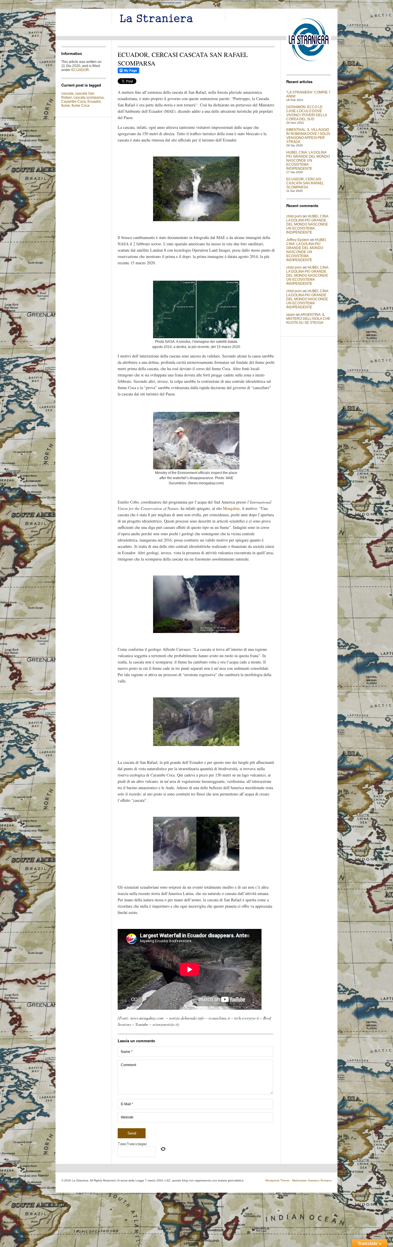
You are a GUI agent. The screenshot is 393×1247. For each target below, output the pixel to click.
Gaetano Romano (320, 1180)
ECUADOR (80, 70)
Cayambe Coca (73, 102)
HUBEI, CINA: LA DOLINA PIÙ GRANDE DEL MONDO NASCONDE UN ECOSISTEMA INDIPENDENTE (308, 160)
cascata (67, 93)
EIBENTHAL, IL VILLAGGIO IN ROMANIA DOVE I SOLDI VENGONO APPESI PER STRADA (308, 136)
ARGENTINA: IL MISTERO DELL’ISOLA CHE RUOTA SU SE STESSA (308, 319)
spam (290, 315)
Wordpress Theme (277, 1180)
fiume (65, 106)
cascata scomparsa (88, 97)
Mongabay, (232, 508)
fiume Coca (80, 106)
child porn (294, 216)
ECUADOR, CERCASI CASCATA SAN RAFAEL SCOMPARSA (305, 183)
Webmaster (299, 1180)
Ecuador (93, 102)
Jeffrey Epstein (297, 240)
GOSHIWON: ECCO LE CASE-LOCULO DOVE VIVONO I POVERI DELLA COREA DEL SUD (306, 113)
